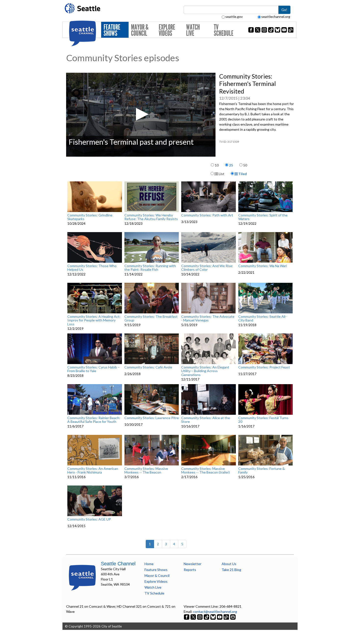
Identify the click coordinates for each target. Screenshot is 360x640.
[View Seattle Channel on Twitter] (193, 617)
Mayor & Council (139, 30)
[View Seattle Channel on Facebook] (187, 617)
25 (231, 165)
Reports (190, 570)
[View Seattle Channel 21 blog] (226, 617)
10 (217, 165)
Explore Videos (167, 30)
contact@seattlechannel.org (215, 611)
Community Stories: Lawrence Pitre (151, 418)
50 (245, 165)
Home (149, 564)
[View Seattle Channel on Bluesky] (213, 617)
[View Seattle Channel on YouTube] (220, 617)
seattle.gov (234, 16)
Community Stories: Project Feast (264, 367)
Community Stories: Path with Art (207, 215)
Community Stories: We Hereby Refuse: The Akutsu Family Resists (151, 217)
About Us (229, 564)
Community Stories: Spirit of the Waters (263, 217)
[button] (140, 114)
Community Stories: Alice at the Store (205, 420)
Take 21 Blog (231, 570)
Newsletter (192, 564)
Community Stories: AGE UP (89, 519)
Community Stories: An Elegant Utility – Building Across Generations (205, 371)
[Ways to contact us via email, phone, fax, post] (233, 617)
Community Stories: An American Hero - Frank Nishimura (92, 470)
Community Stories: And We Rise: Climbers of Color (207, 268)
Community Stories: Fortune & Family (261, 470)
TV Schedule (223, 30)
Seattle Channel (118, 563)
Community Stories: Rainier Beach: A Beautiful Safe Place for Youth (93, 420)
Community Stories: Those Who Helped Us (92, 268)
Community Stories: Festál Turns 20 (263, 420)
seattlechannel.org (275, 16)
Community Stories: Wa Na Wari (262, 266)
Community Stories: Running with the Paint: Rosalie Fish (150, 268)
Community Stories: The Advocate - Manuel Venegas (207, 318)
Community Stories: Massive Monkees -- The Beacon (146, 470)
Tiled (242, 174)
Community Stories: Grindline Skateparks (89, 217)
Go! (284, 10)
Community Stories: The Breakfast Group (151, 318)
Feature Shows (112, 30)
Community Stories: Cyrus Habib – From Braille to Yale (93, 369)
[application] (141, 115)
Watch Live (193, 30)
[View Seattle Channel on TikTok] (206, 617)
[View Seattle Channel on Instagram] (200, 617)
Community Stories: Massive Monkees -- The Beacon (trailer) (205, 470)
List (221, 174)
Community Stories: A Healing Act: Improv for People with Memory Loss (93, 320)
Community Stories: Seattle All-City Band (262, 318)
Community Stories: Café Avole (148, 367)
